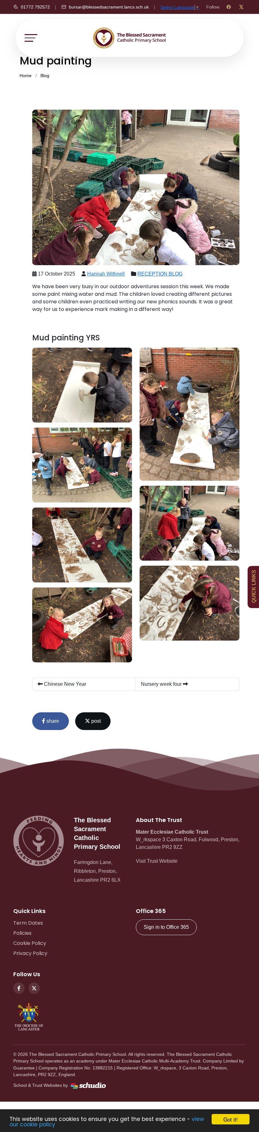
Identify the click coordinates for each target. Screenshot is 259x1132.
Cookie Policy (29, 943)
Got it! (230, 1119)
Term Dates (28, 923)
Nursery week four (162, 684)
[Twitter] (34, 988)
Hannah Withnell (106, 274)
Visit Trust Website (157, 861)
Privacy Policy (30, 953)
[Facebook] (228, 7)
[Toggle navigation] (31, 38)
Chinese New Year (64, 684)
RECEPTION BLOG (160, 274)
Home (26, 75)
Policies (22, 933)
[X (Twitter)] (241, 7)
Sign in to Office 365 (166, 927)
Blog (44, 75)
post (95, 721)
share (52, 721)
